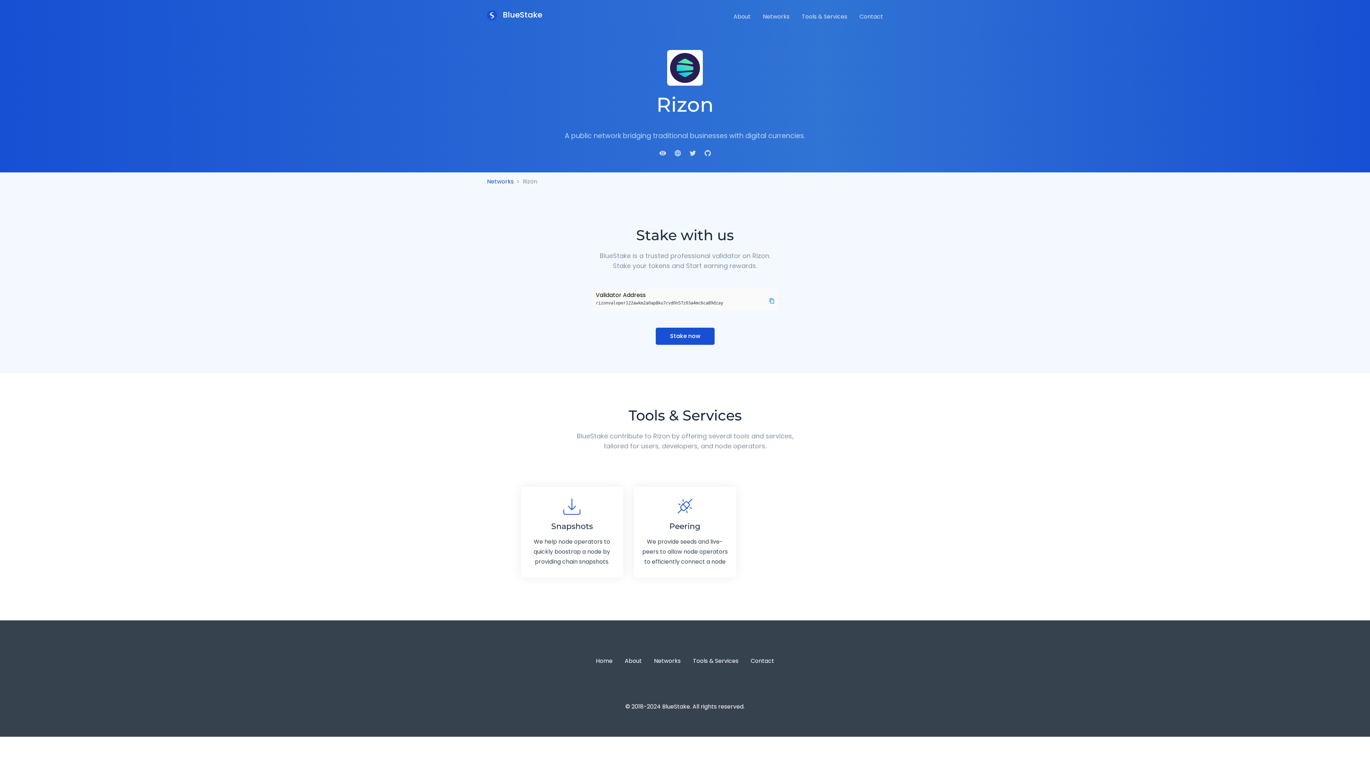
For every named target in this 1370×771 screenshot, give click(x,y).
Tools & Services (824, 16)
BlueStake (521, 14)
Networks (776, 16)
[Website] (678, 153)
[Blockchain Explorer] (662, 153)
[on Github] (708, 153)
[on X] (693, 153)
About (742, 16)
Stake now (685, 336)
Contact (871, 16)
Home (604, 661)
